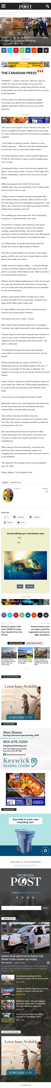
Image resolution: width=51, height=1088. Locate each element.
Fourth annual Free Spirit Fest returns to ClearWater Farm (29, 1015)
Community (5, 657)
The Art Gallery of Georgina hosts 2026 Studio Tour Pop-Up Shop (41, 662)
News (9, 12)
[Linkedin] (28, 50)
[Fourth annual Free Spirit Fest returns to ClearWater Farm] (7, 1018)
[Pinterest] (16, 50)
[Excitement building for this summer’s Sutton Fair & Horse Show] (7, 980)
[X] (10, 50)
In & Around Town (40, 657)
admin (17, 488)
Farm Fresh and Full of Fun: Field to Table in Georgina (25, 661)
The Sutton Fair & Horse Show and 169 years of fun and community (8, 662)
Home (3, 12)
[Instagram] (23, 898)
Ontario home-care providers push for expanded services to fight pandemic (39, 630)
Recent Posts (16, 482)
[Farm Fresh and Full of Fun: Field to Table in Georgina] (25, 653)
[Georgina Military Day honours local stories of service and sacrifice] (7, 992)
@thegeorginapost (25, 865)
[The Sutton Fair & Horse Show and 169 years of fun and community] (9, 653)
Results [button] (30, 586)
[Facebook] (4, 50)
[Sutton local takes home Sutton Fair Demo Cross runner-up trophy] (25, 937)
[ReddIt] (34, 50)
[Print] (46, 50)
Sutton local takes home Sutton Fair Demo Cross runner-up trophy (22, 957)
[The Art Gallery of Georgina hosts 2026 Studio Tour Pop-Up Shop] (42, 653)
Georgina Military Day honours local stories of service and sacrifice (32, 989)
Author (5, 482)
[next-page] (27, 668)
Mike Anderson (6, 963)
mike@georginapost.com (30, 893)
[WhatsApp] (22, 50)
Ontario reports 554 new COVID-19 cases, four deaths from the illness (11, 630)
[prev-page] (24, 668)
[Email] (40, 50)
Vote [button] (20, 586)
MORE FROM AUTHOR (34, 643)
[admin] (8, 495)
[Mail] (28, 898)
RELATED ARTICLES (16, 643)
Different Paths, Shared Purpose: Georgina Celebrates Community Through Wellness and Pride (31, 1003)
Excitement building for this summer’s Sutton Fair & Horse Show (32, 977)
